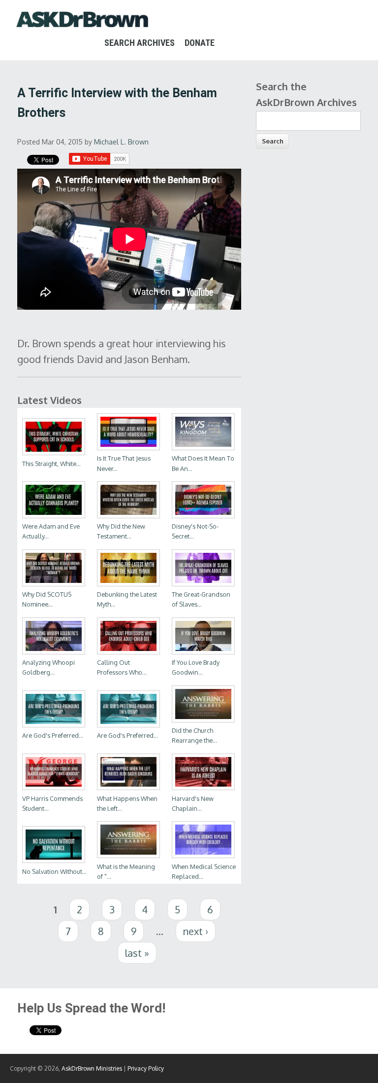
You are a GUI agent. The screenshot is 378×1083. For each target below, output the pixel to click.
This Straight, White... (51, 464)
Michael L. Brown (121, 142)
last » (137, 952)
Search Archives (139, 42)
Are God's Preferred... (52, 735)
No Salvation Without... (54, 871)
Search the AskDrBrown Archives (306, 94)
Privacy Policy (145, 1068)
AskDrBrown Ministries (92, 1068)
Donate (200, 42)
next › (195, 931)
